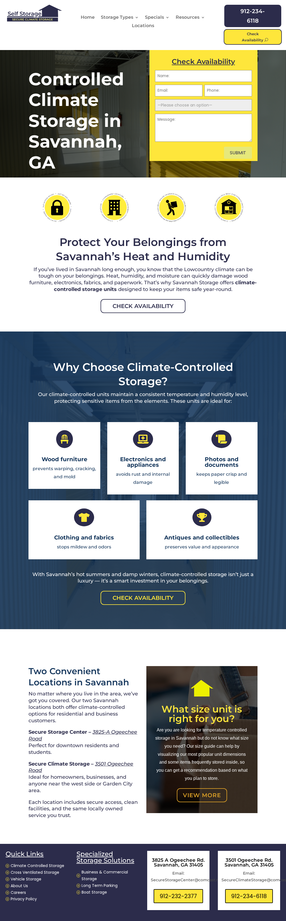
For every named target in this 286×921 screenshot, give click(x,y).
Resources (187, 17)
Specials (154, 17)
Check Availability (252, 37)
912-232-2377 (178, 896)
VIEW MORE (202, 795)
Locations (143, 26)
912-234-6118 (252, 16)
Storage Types (117, 17)
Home (88, 17)
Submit (238, 153)
